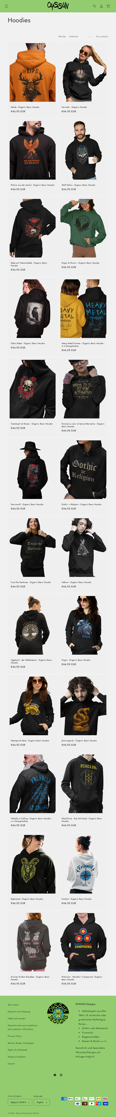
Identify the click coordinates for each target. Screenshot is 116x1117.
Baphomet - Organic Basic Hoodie (27, 899)
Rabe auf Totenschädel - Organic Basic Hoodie (29, 264)
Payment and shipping (19, 1011)
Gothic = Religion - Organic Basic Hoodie (81, 504)
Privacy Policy (15, 1036)
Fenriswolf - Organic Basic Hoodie (27, 504)
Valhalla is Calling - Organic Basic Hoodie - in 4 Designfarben (31, 819)
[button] (6, 6)
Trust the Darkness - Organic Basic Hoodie (31, 582)
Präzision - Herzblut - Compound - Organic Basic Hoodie (82, 978)
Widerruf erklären (17, 1056)
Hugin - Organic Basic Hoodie (76, 660)
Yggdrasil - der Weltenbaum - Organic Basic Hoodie (31, 661)
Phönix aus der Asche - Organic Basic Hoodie (32, 185)
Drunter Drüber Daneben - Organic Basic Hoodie (30, 978)
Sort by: (62, 36)
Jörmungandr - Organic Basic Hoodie (79, 740)
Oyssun (19, 1113)
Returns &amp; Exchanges (21, 1043)
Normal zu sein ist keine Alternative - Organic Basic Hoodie (83, 425)
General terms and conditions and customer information (22, 1027)
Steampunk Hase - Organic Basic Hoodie (30, 740)
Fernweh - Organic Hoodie (74, 107)
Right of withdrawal (17, 1049)
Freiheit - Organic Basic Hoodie (77, 899)
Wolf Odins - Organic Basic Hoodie (78, 185)
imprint (11, 1063)
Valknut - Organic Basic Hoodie (76, 582)
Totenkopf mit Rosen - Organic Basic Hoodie (32, 424)
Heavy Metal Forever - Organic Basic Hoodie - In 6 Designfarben (83, 344)
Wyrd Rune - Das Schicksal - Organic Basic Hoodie (82, 819)
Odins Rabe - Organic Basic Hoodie (28, 343)
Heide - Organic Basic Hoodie (25, 107)
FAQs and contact (16, 1018)
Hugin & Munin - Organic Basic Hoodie (80, 263)
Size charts (13, 1004)
